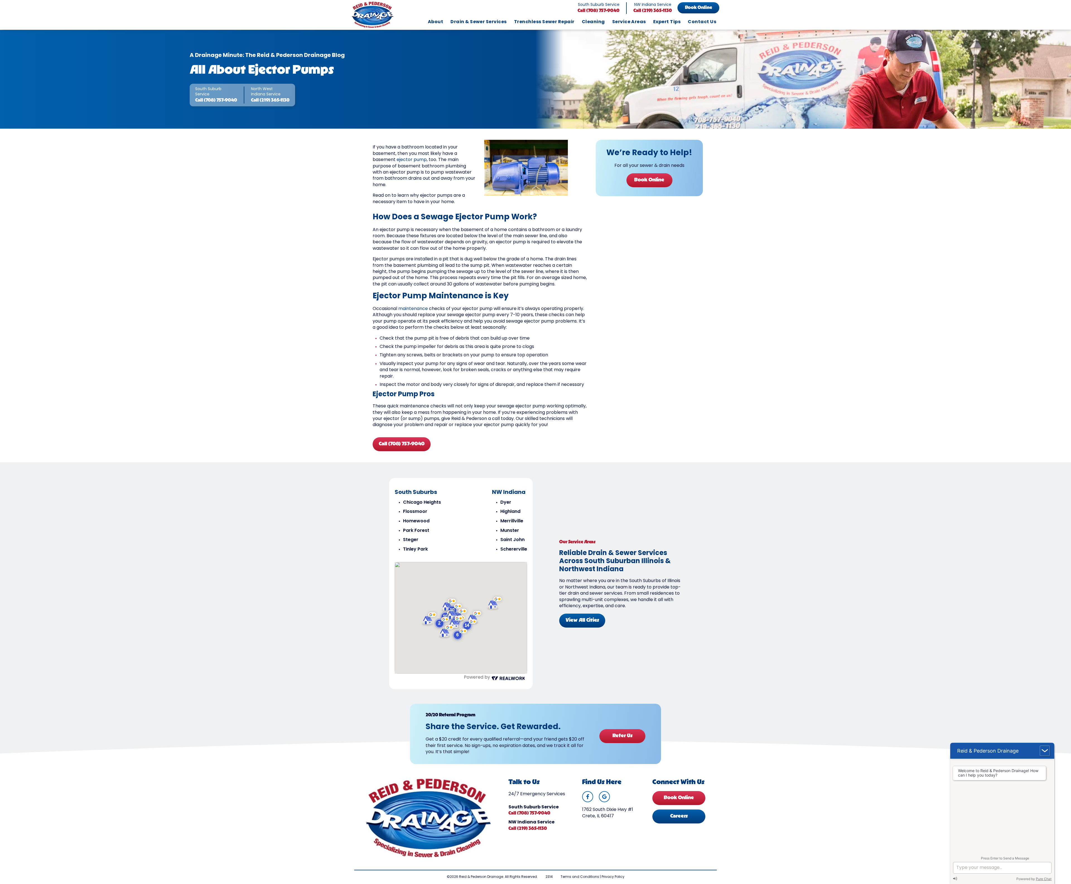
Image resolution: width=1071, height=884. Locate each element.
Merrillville (511, 521)
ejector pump (412, 160)
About (435, 22)
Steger (410, 540)
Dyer (505, 502)
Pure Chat (1043, 879)
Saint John (512, 540)
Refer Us (622, 736)
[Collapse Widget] (1045, 751)
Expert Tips (667, 22)
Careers (679, 816)
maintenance (413, 309)
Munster (509, 531)
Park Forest (416, 531)
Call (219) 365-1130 (652, 11)
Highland (510, 512)
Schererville (513, 549)
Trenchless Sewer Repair (544, 22)
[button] (460, 634)
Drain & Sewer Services (478, 22)
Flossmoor (415, 512)
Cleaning (593, 22)
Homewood (416, 521)
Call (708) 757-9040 (598, 11)
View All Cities (582, 620)
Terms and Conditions (580, 877)
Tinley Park (415, 549)
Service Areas (629, 22)
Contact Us (702, 22)
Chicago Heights (422, 502)
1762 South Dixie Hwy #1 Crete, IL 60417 (607, 813)
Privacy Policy (613, 877)
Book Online (698, 8)
